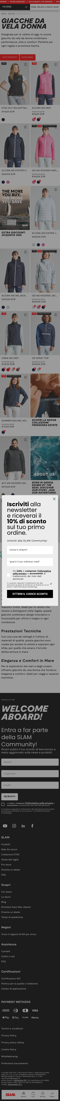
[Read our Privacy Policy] (51, 584)
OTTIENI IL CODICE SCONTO (30, 593)
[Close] (54, 499)
